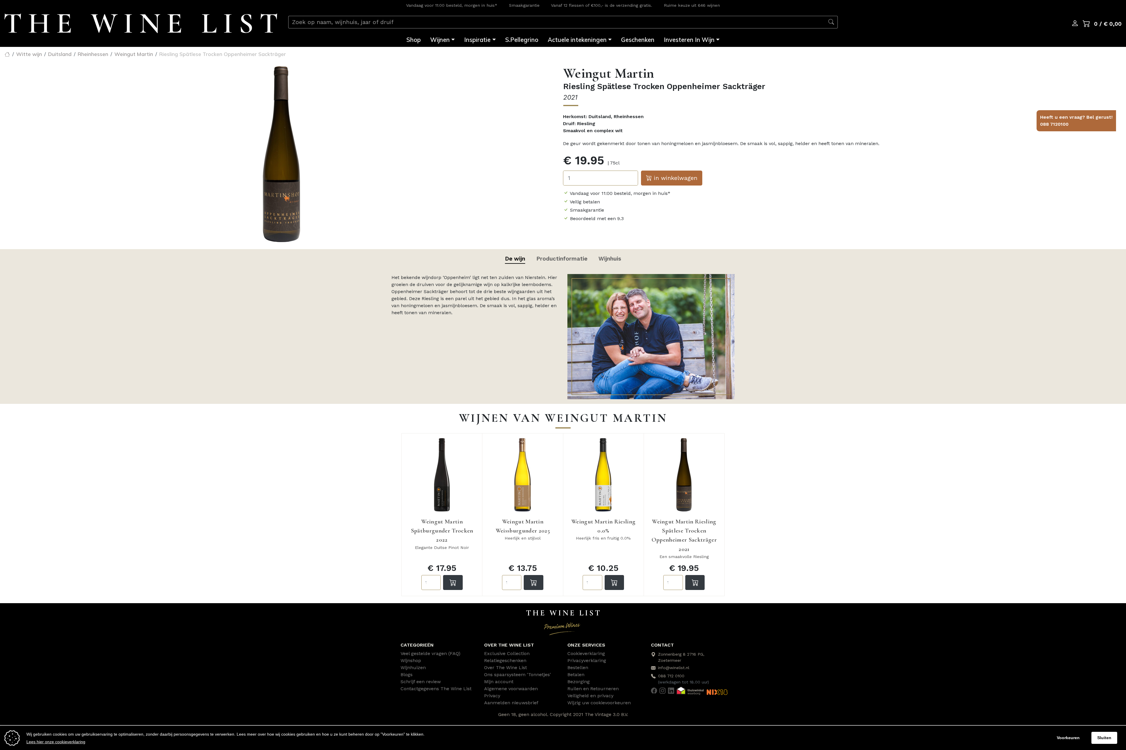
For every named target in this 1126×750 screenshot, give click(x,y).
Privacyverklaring (586, 660)
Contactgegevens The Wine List (436, 688)
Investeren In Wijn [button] (689, 39)
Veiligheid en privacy (590, 695)
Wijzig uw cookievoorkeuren (599, 702)
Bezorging (578, 681)
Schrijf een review (421, 681)
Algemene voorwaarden (511, 688)
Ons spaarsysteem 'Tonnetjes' (517, 674)
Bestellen (577, 667)
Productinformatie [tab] (561, 258)
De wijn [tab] (515, 258)
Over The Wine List (505, 667)
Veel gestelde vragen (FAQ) (430, 653)
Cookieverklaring (586, 653)
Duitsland (60, 54)
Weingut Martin (133, 54)
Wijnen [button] (440, 39)
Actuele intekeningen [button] (577, 39)
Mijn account (498, 681)
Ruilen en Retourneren (593, 688)
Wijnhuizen (413, 667)
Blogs (407, 674)
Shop (413, 39)
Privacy (492, 695)
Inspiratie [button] (477, 39)
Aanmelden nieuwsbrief (511, 702)
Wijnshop (411, 660)
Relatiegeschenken (505, 660)
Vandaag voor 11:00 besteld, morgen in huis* (451, 5)
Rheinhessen (93, 54)
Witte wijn (29, 54)
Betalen (575, 674)
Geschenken (637, 39)
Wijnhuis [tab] (609, 258)
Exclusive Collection (507, 653)
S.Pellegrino (521, 39)
